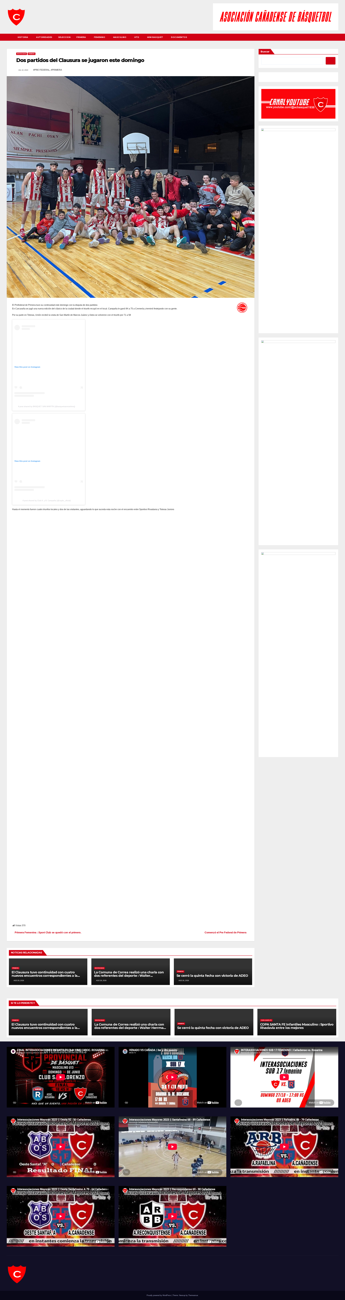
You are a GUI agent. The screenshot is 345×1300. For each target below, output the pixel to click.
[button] (336, 37)
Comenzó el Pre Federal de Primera (226, 932)
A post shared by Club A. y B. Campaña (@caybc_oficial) (47, 500)
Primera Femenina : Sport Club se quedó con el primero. (47, 932)
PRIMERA (81, 37)
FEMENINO (100, 37)
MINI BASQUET (155, 37)
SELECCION (64, 37)
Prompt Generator (269, 78)
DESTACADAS (21, 53)
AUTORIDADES (44, 37)
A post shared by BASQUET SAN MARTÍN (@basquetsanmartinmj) (46, 406)
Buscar (265, 51)
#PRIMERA (56, 70)
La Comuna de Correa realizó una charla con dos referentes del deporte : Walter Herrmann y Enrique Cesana (129, 975)
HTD (137, 37)
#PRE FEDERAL (41, 70)
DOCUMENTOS (179, 37)
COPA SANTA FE (266, 1020)
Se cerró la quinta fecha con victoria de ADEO (212, 976)
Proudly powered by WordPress (159, 1295)
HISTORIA (23, 37)
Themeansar (193, 1295)
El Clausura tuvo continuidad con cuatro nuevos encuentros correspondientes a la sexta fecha (44, 975)
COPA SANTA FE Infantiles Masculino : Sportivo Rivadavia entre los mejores (296, 1026)
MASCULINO (120, 37)
